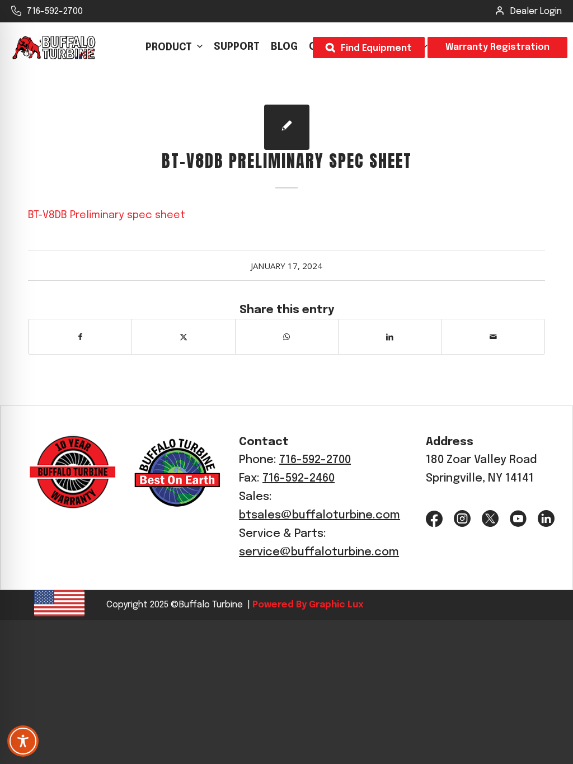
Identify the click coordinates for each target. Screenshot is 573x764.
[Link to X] (490, 519)
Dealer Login (536, 11)
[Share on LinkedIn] (390, 336)
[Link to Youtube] (518, 519)
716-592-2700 (55, 11)
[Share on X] (183, 336)
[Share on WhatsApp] (287, 336)
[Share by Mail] (493, 336)
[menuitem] (174, 47)
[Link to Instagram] (462, 519)
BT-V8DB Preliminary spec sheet (106, 215)
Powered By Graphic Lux (306, 605)
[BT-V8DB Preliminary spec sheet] (286, 127)
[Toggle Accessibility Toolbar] (22, 741)
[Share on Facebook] (80, 336)
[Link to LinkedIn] (546, 519)
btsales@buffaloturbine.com (319, 515)
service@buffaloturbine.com (319, 552)
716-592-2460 (298, 478)
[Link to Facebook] (434, 519)
